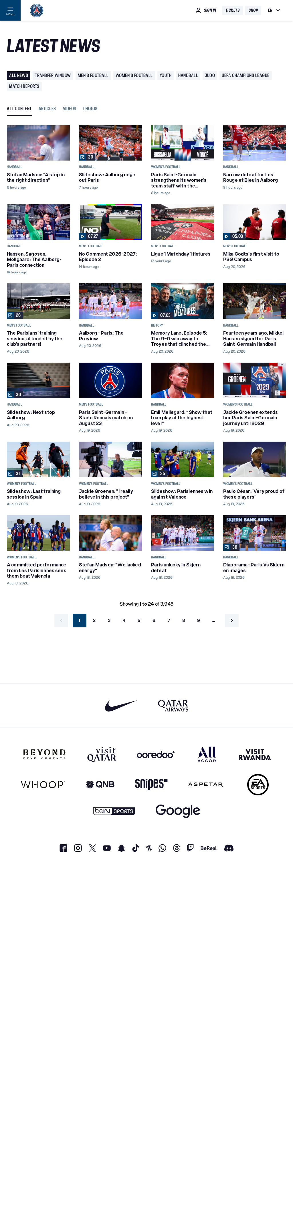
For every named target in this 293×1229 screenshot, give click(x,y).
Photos (90, 109)
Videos (69, 109)
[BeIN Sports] (114, 811)
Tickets (232, 10)
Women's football (134, 75)
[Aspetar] (205, 784)
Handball (188, 75)
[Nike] (121, 706)
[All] (206, 754)
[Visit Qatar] (101, 754)
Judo (210, 75)
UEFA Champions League (246, 75)
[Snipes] (151, 784)
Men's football (93, 75)
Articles (47, 109)
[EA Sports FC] (257, 784)
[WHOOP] (43, 784)
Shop (253, 10)
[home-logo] (36, 10)
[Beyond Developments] (44, 754)
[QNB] (100, 784)
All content (19, 109)
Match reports (24, 86)
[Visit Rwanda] (255, 754)
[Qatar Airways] (173, 706)
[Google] (178, 811)
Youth (166, 75)
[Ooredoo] (156, 754)
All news (18, 75)
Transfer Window (53, 75)
